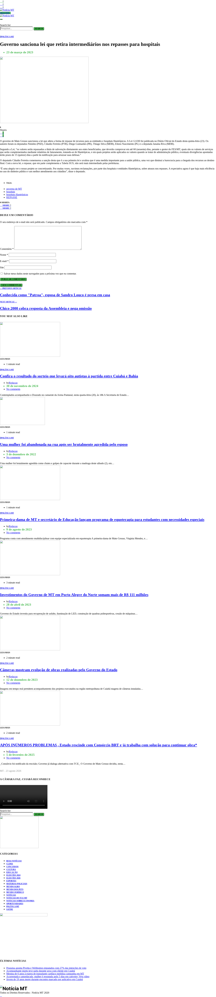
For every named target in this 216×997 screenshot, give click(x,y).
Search (39, 29)
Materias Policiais (16, 884)
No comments (13, 389)
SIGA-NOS (4, 13)
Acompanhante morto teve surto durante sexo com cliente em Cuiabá (40, 970)
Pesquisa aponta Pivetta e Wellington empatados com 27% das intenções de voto (46, 968)
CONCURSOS (12, 867)
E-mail (4, 261)
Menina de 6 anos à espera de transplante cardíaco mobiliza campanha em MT (45, 973)
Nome (4, 254)
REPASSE (11, 197)
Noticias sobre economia (20, 901)
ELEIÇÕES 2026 (13, 878)
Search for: (5, 25)
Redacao (13, 382)
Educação (12, 872)
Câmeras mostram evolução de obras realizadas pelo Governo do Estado (58, 670)
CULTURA (11, 869)
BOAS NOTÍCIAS (14, 861)
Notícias (11, 895)
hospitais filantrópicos (17, 194)
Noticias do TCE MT (16, 898)
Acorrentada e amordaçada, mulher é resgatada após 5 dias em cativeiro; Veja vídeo (47, 976)
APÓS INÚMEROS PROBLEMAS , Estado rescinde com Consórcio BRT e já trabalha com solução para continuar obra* (98, 745)
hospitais (10, 191)
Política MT (12, 906)
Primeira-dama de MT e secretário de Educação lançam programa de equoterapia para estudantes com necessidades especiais (102, 519)
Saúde (9, 909)
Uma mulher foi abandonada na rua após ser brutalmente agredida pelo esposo (64, 444)
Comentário (7, 249)
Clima (9, 864)
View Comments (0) (11, 285)
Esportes (11, 881)
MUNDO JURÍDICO (15, 892)
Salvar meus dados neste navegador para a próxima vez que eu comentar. (40, 273)
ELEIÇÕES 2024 (13, 875)
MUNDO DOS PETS (14, 889)
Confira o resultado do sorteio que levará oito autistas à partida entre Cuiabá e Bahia (69, 376)
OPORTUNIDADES (14, 904)
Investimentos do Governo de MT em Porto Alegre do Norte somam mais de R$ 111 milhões (74, 595)
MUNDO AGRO (13, 886)
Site (2, 267)
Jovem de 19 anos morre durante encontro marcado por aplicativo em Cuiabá (44, 979)
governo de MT (14, 188)
